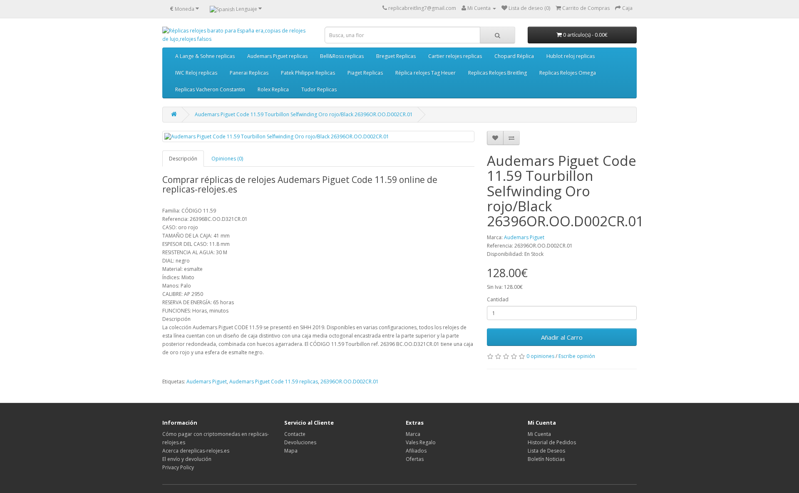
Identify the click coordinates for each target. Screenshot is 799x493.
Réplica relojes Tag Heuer (425, 72)
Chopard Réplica (514, 56)
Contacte (294, 434)
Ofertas (415, 459)
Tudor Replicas (319, 89)
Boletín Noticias (546, 459)
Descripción (183, 158)
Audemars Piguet (524, 237)
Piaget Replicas (365, 72)
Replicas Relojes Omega (567, 72)
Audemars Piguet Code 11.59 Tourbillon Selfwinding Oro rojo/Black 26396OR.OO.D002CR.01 (304, 114)
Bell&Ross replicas (342, 56)
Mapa (291, 450)
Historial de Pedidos (552, 442)
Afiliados (416, 450)
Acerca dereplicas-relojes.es (195, 450)
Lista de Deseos (546, 450)
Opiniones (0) (227, 158)
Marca (413, 434)
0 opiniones (540, 356)
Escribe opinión (576, 356)
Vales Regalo (421, 442)
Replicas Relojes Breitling (497, 72)
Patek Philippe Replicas (308, 72)
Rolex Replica (273, 89)
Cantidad (498, 299)
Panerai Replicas (249, 72)
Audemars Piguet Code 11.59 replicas (273, 381)
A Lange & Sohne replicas (205, 56)
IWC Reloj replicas (196, 72)
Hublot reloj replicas (570, 56)
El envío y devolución (186, 459)
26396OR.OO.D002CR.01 (349, 381)
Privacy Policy (178, 467)
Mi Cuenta (539, 434)
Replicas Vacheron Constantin (210, 89)
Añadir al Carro (562, 337)
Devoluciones (300, 442)
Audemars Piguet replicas (277, 56)
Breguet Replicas (396, 56)
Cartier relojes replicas (455, 56)
